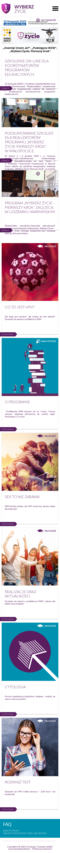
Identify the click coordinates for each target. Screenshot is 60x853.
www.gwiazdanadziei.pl (19, 848)
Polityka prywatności (42, 848)
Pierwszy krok (18, 8)
